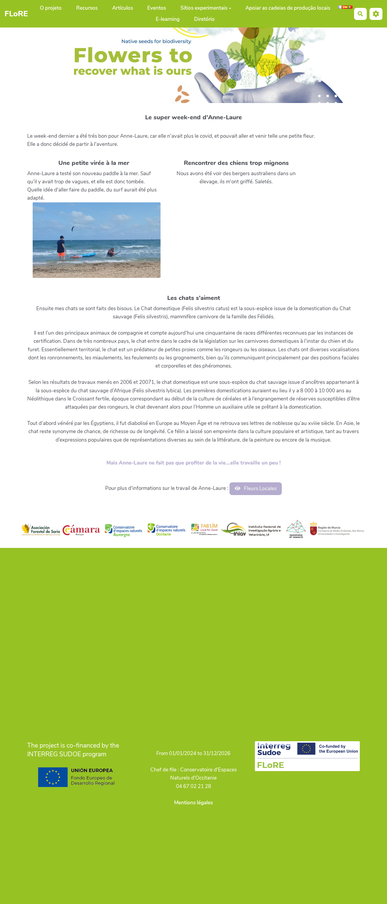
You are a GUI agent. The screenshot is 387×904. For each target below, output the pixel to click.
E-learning (168, 19)
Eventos (156, 8)
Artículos (122, 8)
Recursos (87, 8)
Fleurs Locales (260, 488)
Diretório (204, 19)
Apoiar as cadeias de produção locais (288, 8)
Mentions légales (193, 802)
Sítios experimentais (203, 8)
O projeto (51, 8)
